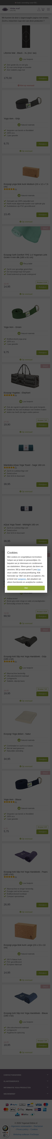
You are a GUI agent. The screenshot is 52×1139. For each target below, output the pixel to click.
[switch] (5, 1135)
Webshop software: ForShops (26, 1134)
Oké (26, 588)
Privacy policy (22, 1129)
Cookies (34, 1129)
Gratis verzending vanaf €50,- (26, 3)
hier (39, 570)
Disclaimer (38, 1126)
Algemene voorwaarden (21, 1126)
